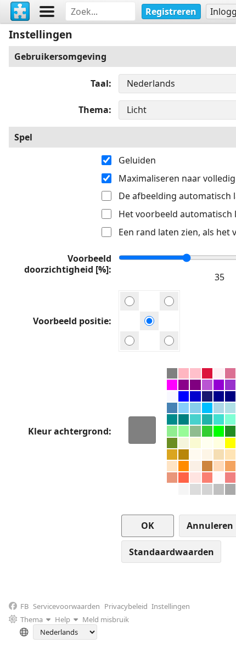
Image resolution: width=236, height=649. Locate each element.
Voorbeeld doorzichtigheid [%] (67, 263)
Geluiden (137, 160)
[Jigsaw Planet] (20, 11)
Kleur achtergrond (68, 431)
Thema (93, 110)
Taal (100, 83)
